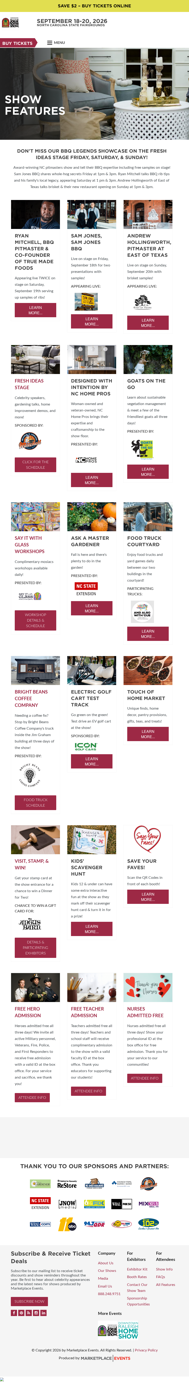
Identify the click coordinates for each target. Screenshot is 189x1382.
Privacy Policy (146, 1350)
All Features (165, 1285)
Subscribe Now (29, 1301)
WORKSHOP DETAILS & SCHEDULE (35, 620)
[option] (94, 94)
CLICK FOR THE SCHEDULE (35, 464)
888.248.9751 (109, 1294)
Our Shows (107, 1271)
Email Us (105, 1286)
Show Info (164, 1269)
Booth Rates (137, 1277)
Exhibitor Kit (137, 1269)
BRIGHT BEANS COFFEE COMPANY (31, 699)
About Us (105, 1263)
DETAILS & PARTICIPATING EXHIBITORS (35, 947)
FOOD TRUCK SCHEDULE (35, 802)
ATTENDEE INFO (32, 1097)
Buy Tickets (17, 43)
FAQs (160, 1277)
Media (103, 1278)
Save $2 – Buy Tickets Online (94, 5)
